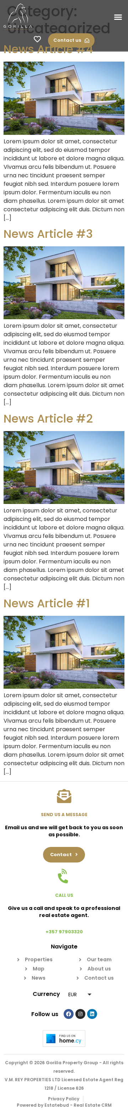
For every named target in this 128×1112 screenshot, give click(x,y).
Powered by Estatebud (43, 1105)
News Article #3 (48, 234)
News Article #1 (47, 603)
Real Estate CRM (93, 1105)
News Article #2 (48, 418)
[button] (118, 17)
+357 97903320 (64, 931)
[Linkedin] (92, 1014)
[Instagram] (80, 1014)
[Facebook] (69, 1014)
